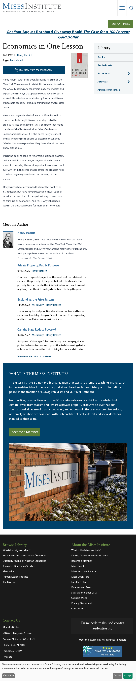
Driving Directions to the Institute (89, 555)
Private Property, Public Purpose (38, 265)
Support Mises (121, 24)
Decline (117, 675)
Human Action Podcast (15, 577)
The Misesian (9, 582)
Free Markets (17, 60)
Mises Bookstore (80, 577)
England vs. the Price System (35, 299)
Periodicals (104, 73)
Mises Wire (8, 571)
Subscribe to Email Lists (84, 593)
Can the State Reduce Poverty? (36, 329)
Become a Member (24, 432)
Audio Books (105, 65)
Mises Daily (38, 305)
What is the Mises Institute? (86, 550)
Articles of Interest (109, 90)
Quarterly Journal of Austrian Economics (24, 561)
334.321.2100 (18, 645)
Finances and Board (81, 587)
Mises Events (78, 566)
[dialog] (68, 671)
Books (101, 57)
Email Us (7, 657)
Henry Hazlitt (24, 55)
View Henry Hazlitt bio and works (35, 356)
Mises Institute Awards (83, 571)
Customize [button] (8, 675)
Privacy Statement (81, 603)
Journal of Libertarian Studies (18, 566)
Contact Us (77, 608)
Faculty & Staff (79, 582)
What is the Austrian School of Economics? (26, 555)
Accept (128, 675)
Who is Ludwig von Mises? (17, 550)
